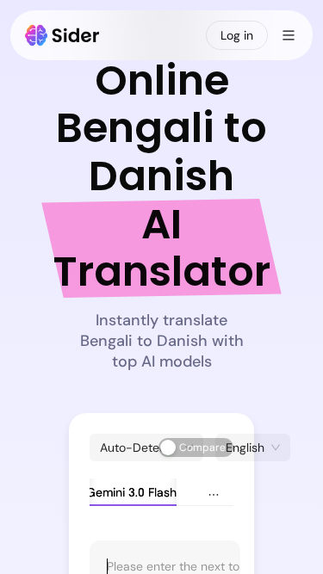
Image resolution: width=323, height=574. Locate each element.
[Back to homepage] (62, 35)
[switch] (195, 447)
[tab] (119, 492)
